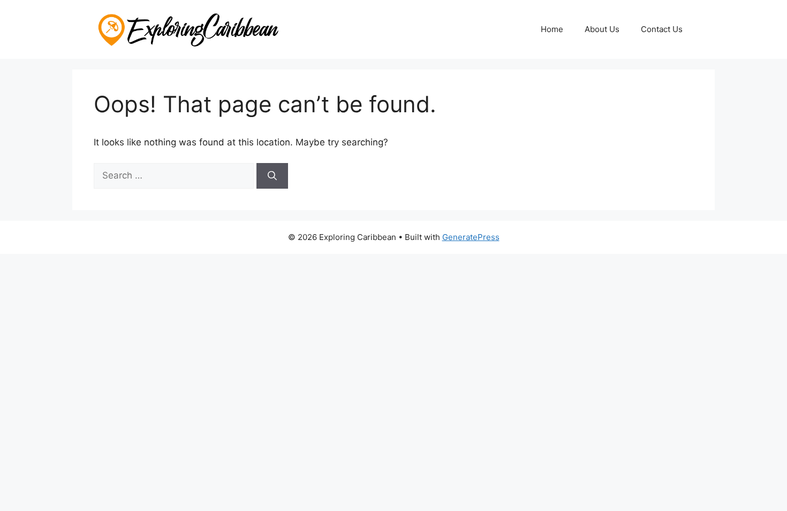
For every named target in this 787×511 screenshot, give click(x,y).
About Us (602, 29)
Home (552, 29)
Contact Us (662, 29)
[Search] (272, 176)
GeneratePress (471, 237)
